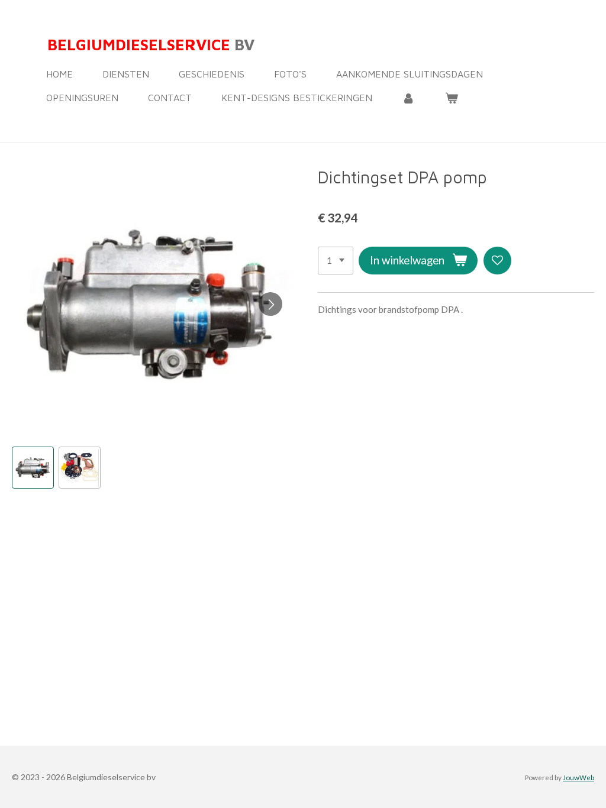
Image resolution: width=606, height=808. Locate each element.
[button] (33, 468)
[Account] (408, 97)
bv (150, 44)
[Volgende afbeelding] (270, 304)
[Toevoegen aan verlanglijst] (497, 260)
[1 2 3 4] (335, 260)
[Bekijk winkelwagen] (451, 97)
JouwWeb (578, 777)
